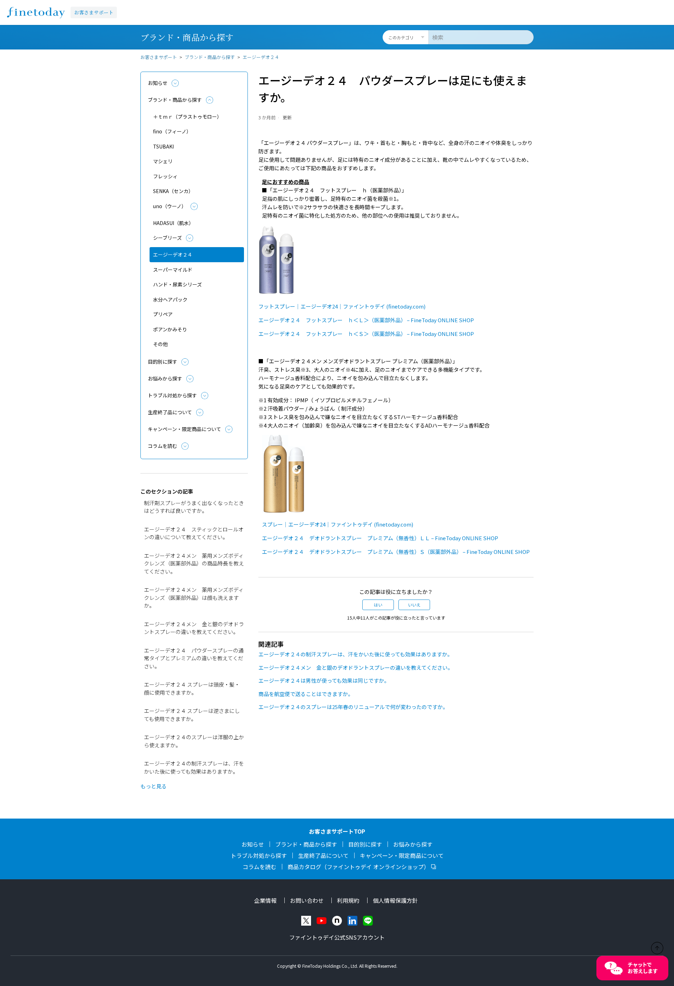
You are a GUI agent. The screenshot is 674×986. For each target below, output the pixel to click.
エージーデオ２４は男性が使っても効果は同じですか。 (323, 680)
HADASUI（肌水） (173, 222)
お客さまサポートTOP (337, 831)
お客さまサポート (93, 12)
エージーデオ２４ (261, 57)
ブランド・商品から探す (210, 57)
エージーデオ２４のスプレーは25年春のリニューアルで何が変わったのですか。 (353, 706)
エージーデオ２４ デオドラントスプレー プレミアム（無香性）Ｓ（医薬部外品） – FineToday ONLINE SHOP (396, 551)
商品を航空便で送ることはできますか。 (305, 693)
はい (378, 605)
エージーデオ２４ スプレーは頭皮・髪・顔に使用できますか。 (192, 688)
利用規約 (348, 900)
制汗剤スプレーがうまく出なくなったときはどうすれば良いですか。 (194, 507)
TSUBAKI (163, 146)
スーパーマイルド (172, 269)
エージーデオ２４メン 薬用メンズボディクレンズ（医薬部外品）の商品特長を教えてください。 (194, 563)
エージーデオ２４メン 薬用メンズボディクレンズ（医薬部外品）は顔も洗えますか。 (194, 597)
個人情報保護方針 (395, 900)
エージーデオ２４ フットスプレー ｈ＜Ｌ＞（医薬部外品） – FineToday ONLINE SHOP (366, 320)
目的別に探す (162, 361)
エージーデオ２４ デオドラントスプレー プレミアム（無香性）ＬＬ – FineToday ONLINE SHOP (380, 538)
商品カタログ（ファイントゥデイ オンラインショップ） (358, 866)
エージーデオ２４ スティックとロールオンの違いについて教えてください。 (194, 533)
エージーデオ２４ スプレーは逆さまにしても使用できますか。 (192, 714)
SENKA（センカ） (173, 190)
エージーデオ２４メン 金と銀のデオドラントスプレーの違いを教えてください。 (194, 628)
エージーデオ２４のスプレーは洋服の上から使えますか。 (194, 741)
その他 (160, 344)
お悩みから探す (165, 378)
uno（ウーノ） (169, 206)
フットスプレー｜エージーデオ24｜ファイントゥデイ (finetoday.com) (341, 306)
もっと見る (153, 786)
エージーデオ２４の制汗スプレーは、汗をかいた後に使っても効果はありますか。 (194, 767)
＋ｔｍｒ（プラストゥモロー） (187, 116)
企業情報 (265, 900)
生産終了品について (170, 412)
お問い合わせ (307, 900)
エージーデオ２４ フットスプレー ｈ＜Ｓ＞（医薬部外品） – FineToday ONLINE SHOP (366, 333)
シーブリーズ (167, 237)
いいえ (414, 605)
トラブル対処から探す (172, 395)
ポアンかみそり (170, 329)
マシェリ (163, 161)
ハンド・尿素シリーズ (177, 284)
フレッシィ (165, 176)
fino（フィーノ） (172, 131)
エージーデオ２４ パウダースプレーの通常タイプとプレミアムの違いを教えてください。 (194, 658)
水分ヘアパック (170, 299)
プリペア (163, 314)
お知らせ (157, 82)
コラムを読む (162, 445)
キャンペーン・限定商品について (184, 428)
